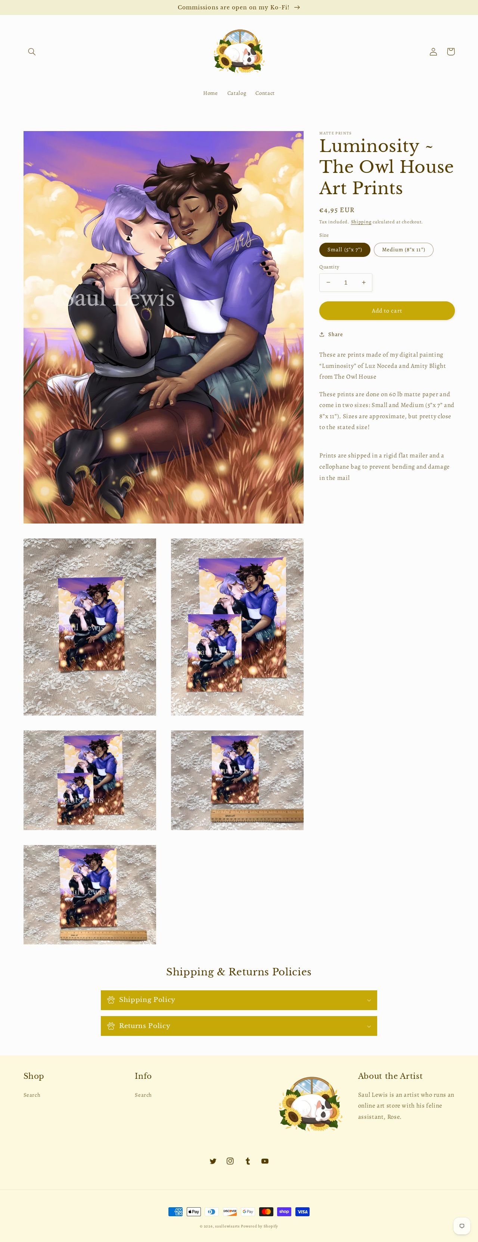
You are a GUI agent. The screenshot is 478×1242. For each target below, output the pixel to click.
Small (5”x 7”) (345, 249)
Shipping (361, 221)
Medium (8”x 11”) (403, 249)
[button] (32, 51)
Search (32, 1095)
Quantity (329, 266)
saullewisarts (227, 1226)
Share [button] (335, 334)
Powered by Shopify (259, 1226)
